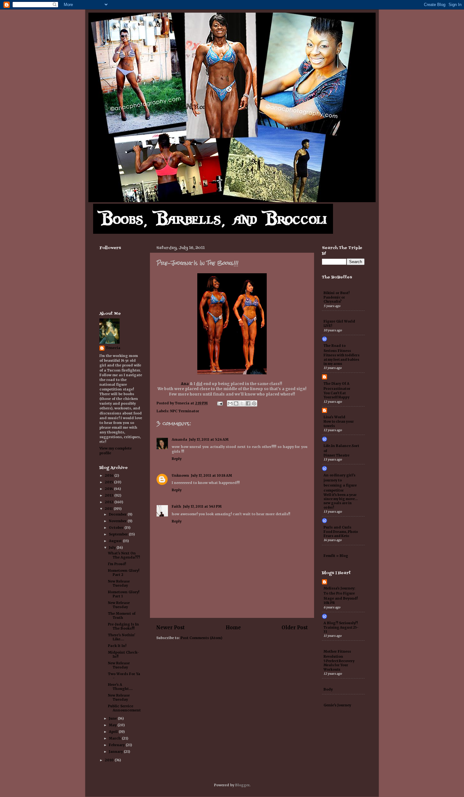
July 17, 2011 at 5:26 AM (209, 439)
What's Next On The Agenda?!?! (124, 555)
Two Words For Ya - (124, 676)
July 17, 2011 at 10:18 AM (211, 475)
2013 (109, 495)
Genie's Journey (337, 705)
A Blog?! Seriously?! (341, 623)
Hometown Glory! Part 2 (123, 572)
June (113, 718)
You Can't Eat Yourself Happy (336, 395)
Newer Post (170, 628)
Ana (185, 383)
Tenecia (113, 348)
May (113, 725)
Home (233, 628)
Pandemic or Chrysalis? (334, 299)
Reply (176, 458)
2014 (109, 488)
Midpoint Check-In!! (123, 654)
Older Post (295, 628)
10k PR (329, 603)
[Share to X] (242, 403)
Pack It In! (117, 645)
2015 (109, 482)
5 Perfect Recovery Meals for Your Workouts (339, 665)
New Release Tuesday (119, 583)
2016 (109, 475)
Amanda (179, 439)
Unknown (180, 475)
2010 (110, 760)
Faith (176, 506)
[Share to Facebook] (248, 403)
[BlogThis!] (236, 403)
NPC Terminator (184, 411)
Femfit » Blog (336, 555)
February (117, 745)
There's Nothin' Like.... (121, 637)
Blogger (242, 785)
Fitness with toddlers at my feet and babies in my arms (342, 359)
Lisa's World (334, 417)
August (116, 541)
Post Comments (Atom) (201, 638)
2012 (109, 502)
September (119, 534)
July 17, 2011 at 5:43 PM (202, 506)
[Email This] (230, 403)
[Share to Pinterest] (254, 403)
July (112, 547)
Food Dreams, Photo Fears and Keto (341, 534)
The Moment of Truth (121, 615)
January (116, 751)
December (118, 514)
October (116, 527)
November (118, 521)
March (115, 738)
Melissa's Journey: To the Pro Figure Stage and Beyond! (341, 593)
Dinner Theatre (336, 455)
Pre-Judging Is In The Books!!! (123, 626)
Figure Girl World (339, 321)
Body (328, 689)
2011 (109, 508)
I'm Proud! (117, 564)
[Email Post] (220, 403)
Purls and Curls (337, 527)
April (114, 731)
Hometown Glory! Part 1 (123, 594)
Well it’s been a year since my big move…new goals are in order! (341, 501)
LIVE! (328, 326)
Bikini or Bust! (336, 293)
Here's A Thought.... (120, 686)
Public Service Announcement (124, 708)
